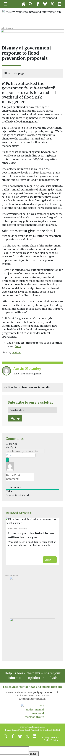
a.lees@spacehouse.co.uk (32, 698)
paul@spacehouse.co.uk (46, 692)
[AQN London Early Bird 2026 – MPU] (32, 595)
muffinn (16, 352)
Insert (33, 753)
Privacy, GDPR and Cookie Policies (50, 738)
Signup (15, 418)
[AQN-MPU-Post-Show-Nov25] (32, 637)
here (18, 346)
